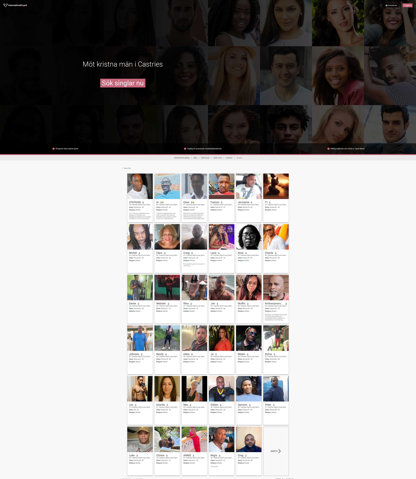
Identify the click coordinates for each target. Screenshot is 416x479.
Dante (132, 303)
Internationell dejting (181, 158)
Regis (214, 455)
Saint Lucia (205, 158)
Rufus (268, 354)
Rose (241, 252)
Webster (161, 303)
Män (195, 158)
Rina (186, 303)
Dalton (214, 404)
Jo (212, 354)
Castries (229, 158)
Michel (133, 252)
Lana (213, 252)
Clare (159, 252)
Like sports (214, 466)
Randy (159, 354)
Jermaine (243, 202)
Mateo (241, 354)
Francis (215, 202)
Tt (266, 202)
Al (157, 202)
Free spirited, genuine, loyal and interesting (193, 265)
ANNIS (187, 455)
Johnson (134, 354)
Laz (131, 404)
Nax (185, 404)
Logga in (407, 5)
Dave (186, 202)
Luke (132, 455)
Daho (186, 354)
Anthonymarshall (274, 303)
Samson (242, 404)
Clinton (160, 455)
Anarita (160, 404)
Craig (186, 252)
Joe (213, 303)
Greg (240, 455)
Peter (268, 404)
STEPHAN (135, 202)
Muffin (241, 303)
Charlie (269, 252)
